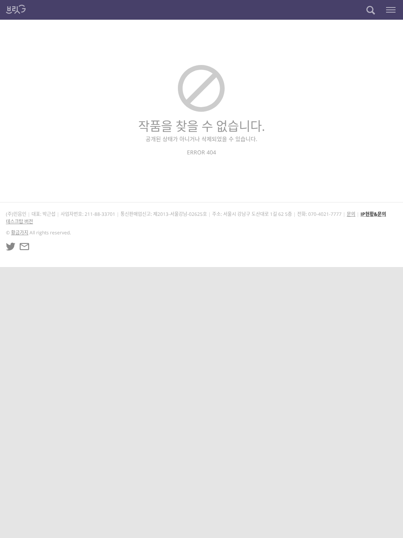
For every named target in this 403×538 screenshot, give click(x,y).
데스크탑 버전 (19, 221)
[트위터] (10, 246)
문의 (351, 214)
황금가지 (19, 232)
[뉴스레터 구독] (24, 246)
